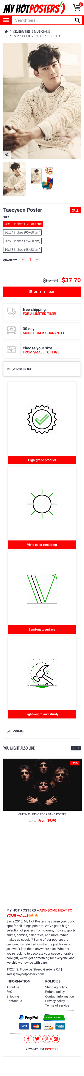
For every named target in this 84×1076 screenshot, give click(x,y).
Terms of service (57, 1005)
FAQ (9, 992)
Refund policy (55, 992)
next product (47, 36)
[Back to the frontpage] (6, 31)
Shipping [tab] (14, 731)
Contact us (14, 1001)
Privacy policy (55, 1001)
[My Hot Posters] (34, 7)
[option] (14, 179)
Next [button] (78, 748)
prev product (20, 36)
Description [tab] (19, 369)
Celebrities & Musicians (31, 31)
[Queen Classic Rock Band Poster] (42, 785)
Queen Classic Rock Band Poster (42, 814)
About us (12, 987)
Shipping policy (56, 987)
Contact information (59, 996)
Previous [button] (73, 748)
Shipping (12, 996)
